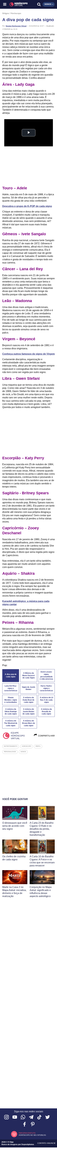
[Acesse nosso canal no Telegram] (31, 1117)
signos (23, 751)
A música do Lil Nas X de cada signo (46, 699)
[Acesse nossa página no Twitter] (47, 1117)
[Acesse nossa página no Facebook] (24, 1124)
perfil (38, 746)
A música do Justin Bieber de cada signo (28, 711)
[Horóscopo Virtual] (17, 4)
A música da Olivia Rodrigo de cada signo (11, 711)
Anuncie (51, 1143)
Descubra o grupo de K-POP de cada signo (27, 206)
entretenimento (10, 746)
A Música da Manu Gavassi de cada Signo (28, 675)
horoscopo (26, 746)
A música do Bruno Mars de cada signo (28, 723)
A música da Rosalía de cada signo (46, 711)
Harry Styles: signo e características (46, 688)
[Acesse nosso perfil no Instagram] (6, 1117)
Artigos (5, 13)
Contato (41, 1143)
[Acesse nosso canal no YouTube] (14, 1117)
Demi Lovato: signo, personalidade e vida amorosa (46, 675)
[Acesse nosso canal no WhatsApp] (23, 1117)
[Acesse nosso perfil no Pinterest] (32, 1124)
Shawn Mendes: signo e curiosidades (10, 699)
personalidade (10, 751)
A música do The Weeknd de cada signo (10, 723)
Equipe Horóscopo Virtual (16, 26)
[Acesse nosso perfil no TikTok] (39, 1117)
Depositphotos (27, 1144)
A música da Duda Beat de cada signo (28, 699)
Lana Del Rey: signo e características (10, 688)
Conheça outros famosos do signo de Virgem (28, 354)
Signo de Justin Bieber (28, 688)
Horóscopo (16, 13)
